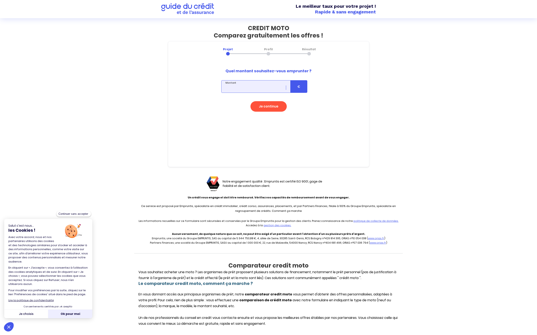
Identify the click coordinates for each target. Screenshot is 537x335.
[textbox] (256, 86)
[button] (268, 106)
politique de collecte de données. (376, 221)
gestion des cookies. (277, 225)
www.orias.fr (376, 238)
